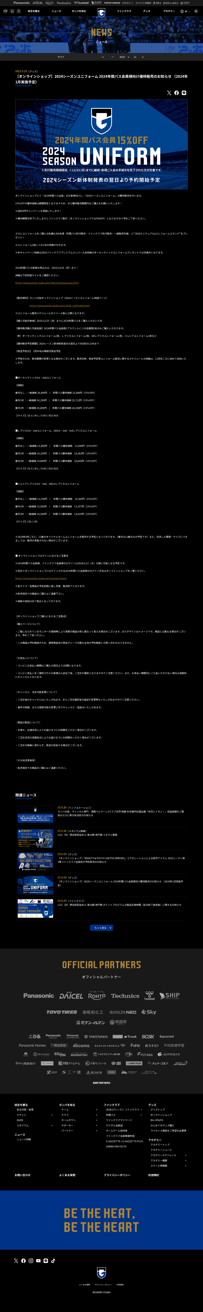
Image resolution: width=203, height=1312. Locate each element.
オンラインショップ (161, 1115)
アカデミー (169, 11)
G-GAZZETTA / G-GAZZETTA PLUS (124, 1141)
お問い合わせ (23, 1175)
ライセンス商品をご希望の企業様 (168, 1130)
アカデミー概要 (159, 1160)
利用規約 (153, 1175)
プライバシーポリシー (117, 1175)
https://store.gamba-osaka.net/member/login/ (41, 578)
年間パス (110, 1115)
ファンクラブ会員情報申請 (120, 1136)
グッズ (146, 11)
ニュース (56, 11)
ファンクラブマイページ (119, 1120)
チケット (21, 1115)
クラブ (65, 1115)
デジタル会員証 (114, 1125)
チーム (65, 1109)
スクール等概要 (159, 1165)
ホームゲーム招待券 (116, 1130)
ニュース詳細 (24, 1139)
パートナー (67, 1130)
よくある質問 (67, 1175)
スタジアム (23, 1125)
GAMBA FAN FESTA (116, 1146)
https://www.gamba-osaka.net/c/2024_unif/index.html (60, 305)
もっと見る (100, 927)
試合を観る (34, 11)
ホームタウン (68, 1120)
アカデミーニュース (161, 1150)
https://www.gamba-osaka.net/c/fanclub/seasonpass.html (47, 283)
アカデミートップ (160, 1144)
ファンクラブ (124, 11)
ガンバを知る (79, 11)
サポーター (67, 1125)
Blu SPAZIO (157, 1120)
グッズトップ (158, 1109)
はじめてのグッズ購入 (162, 1125)
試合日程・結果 (25, 1109)
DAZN (20, 1120)
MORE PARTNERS (101, 1083)
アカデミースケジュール (163, 1155)
